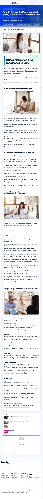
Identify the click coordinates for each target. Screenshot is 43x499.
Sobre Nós (13, 475)
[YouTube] (10, 470)
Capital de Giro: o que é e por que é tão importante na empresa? (18, 405)
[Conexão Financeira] (14, 2)
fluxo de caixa (13, 238)
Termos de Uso (39, 497)
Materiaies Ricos (24, 477)
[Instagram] (5, 470)
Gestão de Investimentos (5, 477)
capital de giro (30, 248)
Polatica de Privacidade (32, 497)
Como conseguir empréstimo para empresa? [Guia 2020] (17, 407)
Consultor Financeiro (10, 325)
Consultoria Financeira (5, 479)
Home (5, 29)
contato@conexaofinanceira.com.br (35, 477)
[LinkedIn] (2, 470)
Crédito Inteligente (4, 475)
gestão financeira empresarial (27, 124)
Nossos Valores (14, 479)
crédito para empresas (14, 265)
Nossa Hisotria (14, 477)
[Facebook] (7, 470)
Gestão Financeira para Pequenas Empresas (14, 402)
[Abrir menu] (30, 2)
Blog (8, 29)
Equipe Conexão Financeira (26, 24)
